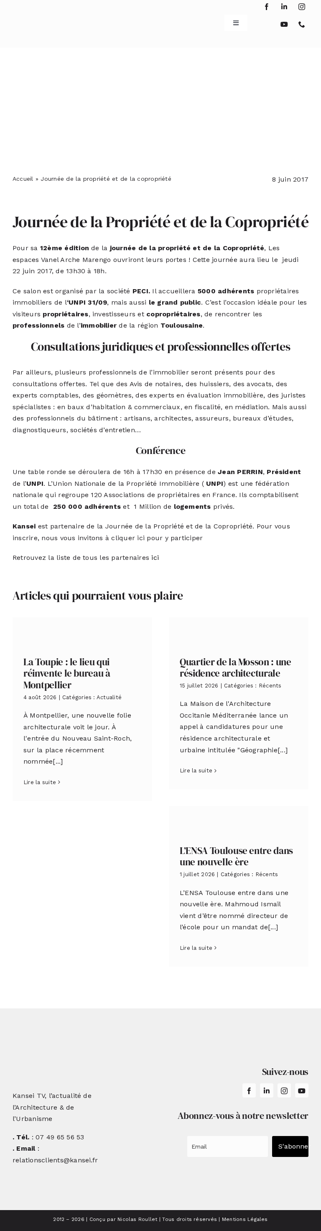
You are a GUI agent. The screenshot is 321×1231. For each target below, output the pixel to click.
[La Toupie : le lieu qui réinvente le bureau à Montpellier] (82, 630)
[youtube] (284, 24)
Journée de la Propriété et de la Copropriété (160, 222)
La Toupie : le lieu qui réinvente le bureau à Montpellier (66, 673)
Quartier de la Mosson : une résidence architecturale (235, 667)
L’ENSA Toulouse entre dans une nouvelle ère (236, 856)
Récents (270, 685)
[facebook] (266, 6)
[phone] (301, 24)
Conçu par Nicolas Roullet (123, 1219)
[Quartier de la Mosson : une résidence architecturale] (238, 630)
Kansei (25, 526)
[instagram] (301, 6)
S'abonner (293, 1146)
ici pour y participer (170, 538)
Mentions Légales (245, 1219)
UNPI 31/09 (88, 302)
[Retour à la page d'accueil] (37, 20)
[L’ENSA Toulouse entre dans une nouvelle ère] (238, 819)
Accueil (23, 178)
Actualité (109, 697)
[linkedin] (284, 6)
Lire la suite (39, 782)
